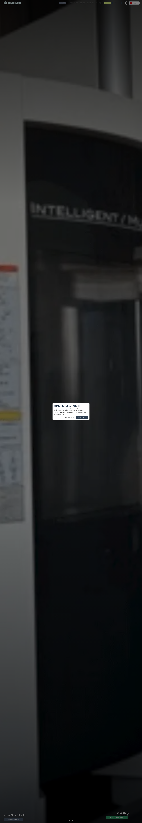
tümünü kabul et (82, 417)
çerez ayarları (69, 417)
